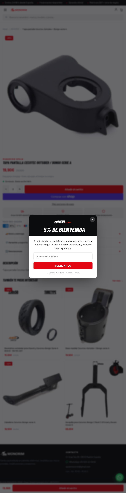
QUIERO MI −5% (63, 265)
